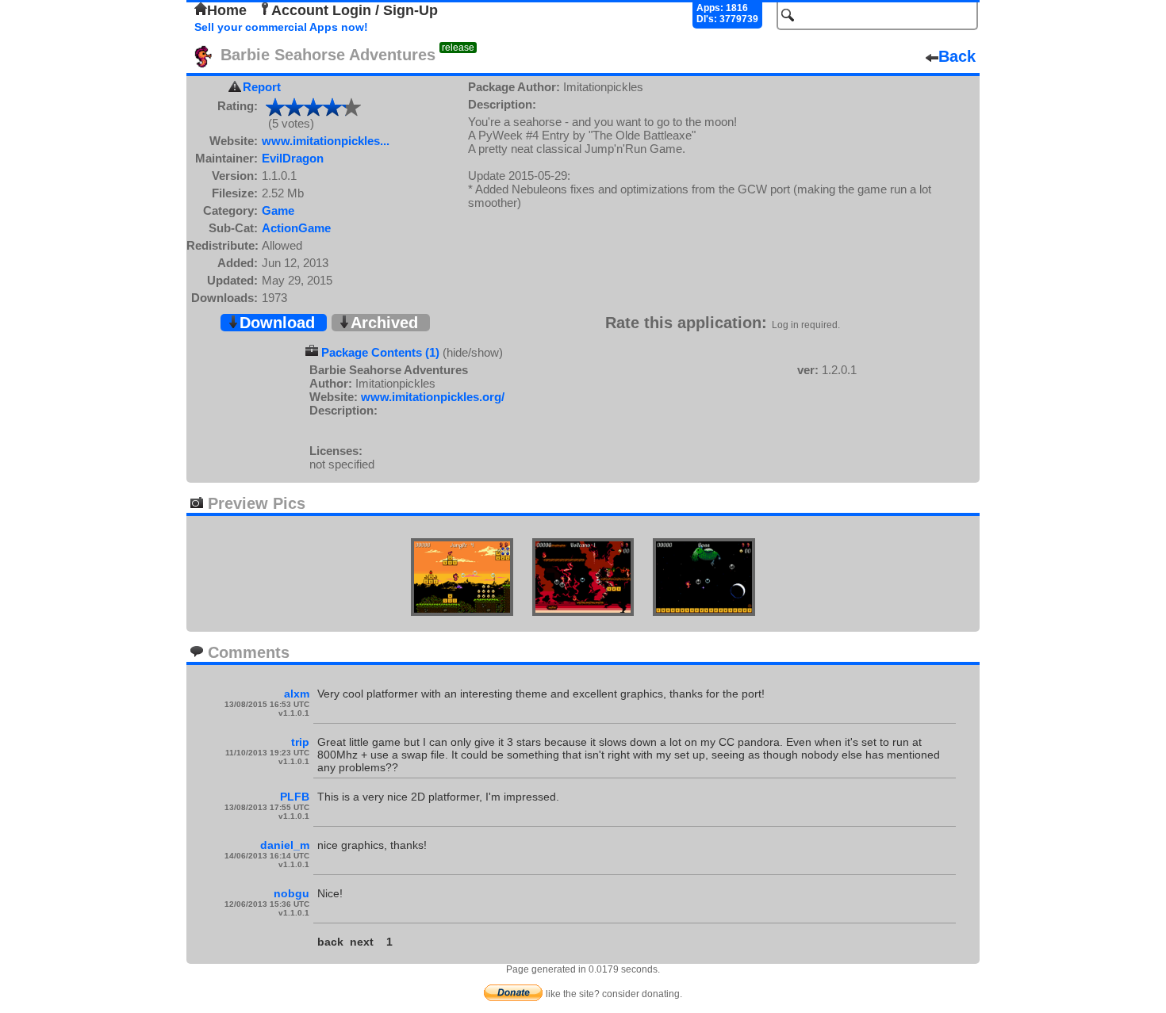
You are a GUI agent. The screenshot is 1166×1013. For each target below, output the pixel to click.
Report (262, 87)
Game (278, 210)
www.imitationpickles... (325, 140)
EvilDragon (293, 158)
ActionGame (296, 228)
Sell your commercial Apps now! (281, 27)
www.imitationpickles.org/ (432, 396)
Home (227, 10)
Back (957, 56)
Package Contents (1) (380, 352)
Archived (384, 322)
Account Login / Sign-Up (354, 10)
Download (277, 322)
